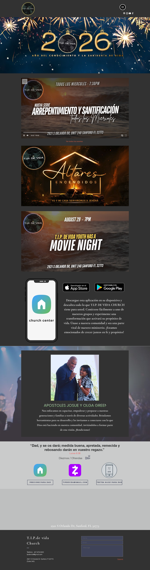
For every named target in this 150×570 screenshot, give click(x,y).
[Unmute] (27, 135)
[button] (109, 482)
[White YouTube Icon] (129, 13)
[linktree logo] (124, 13)
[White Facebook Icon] (132, 13)
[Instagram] (127, 13)
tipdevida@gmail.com (34, 554)
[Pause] (24, 135)
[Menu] (123, 7)
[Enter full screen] (125, 135)
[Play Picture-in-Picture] (122, 135)
